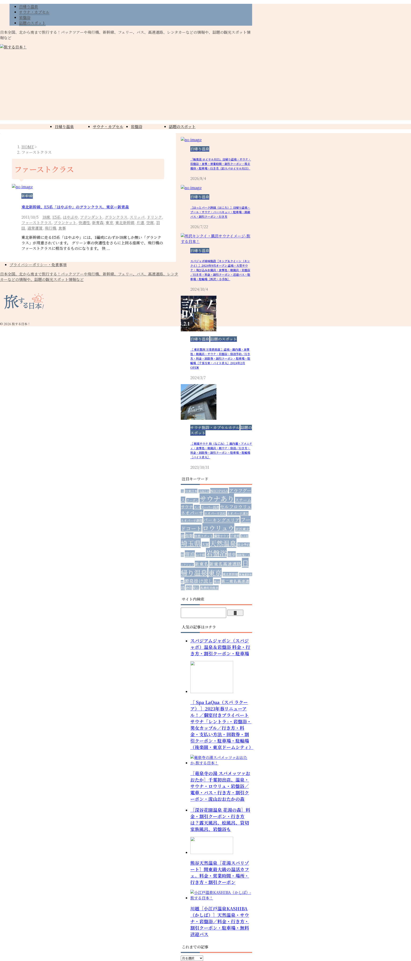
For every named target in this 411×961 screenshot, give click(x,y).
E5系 (56, 217)
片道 (140, 222)
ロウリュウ (218, 527)
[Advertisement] (205, 86)
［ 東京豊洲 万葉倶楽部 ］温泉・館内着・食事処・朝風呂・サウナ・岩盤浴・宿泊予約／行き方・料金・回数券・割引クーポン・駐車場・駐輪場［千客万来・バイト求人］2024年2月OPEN (220, 358)
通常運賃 (35, 228)
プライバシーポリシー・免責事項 (38, 264)
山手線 (200, 554)
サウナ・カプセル (108, 126)
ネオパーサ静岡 (191, 520)
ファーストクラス (36, 222)
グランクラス (116, 217)
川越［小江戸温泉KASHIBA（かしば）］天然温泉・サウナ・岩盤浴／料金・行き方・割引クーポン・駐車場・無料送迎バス (219, 921)
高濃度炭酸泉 (209, 587)
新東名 (201, 564)
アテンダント (91, 217)
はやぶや (70, 217)
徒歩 (232, 554)
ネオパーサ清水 (238, 513)
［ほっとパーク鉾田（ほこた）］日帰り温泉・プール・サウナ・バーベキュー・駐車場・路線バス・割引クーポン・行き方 (220, 211)
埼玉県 (191, 543)
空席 (150, 222)
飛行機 (50, 228)
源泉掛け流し (198, 580)
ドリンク (154, 217)
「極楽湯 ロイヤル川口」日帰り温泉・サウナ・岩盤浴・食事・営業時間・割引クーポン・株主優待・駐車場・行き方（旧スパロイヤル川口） (220, 163)
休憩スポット (203, 536)
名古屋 (244, 536)
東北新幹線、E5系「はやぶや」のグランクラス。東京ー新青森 (75, 207)
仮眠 (189, 535)
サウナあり (217, 498)
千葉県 (235, 536)
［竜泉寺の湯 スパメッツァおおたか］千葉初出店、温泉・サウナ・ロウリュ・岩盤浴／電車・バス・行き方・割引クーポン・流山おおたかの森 (220, 786)
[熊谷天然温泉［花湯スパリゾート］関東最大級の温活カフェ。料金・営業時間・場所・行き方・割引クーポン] (211, 852)
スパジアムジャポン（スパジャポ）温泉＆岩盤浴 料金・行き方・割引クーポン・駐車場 (220, 647)
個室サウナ (221, 536)
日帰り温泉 (64, 126)
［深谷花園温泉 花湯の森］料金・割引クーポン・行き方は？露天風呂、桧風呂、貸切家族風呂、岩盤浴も (220, 819)
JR (182, 491)
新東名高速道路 (225, 564)
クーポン (192, 500)
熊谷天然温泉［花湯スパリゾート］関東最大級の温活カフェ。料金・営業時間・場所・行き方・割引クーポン (219, 872)
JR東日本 (191, 491)
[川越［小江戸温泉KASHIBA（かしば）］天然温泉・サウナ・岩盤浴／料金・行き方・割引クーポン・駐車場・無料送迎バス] (221, 898)
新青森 (97, 222)
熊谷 (217, 581)
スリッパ (137, 217)
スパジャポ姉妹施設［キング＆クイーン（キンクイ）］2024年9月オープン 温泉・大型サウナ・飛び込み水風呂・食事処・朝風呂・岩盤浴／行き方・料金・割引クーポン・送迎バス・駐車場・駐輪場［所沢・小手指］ (220, 270)
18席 (46, 217)
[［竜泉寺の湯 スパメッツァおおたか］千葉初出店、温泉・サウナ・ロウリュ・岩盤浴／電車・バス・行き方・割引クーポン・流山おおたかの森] (221, 763)
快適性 (84, 222)
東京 (109, 222)
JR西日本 (203, 491)
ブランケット (65, 222)
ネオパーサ (192, 513)
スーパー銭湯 (210, 507)
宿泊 (190, 553)
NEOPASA (219, 490)
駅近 (196, 587)
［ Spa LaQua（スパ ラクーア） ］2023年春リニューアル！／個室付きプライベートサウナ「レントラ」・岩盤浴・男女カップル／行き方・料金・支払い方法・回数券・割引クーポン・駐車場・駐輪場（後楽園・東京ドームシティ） (221, 724)
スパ (197, 507)
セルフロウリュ (235, 506)
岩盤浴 (136, 126)
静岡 (189, 587)
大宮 (205, 544)
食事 (62, 228)
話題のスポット (182, 126)
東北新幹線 (124, 222)
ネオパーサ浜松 (215, 513)
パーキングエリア (221, 520)
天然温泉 (223, 543)
